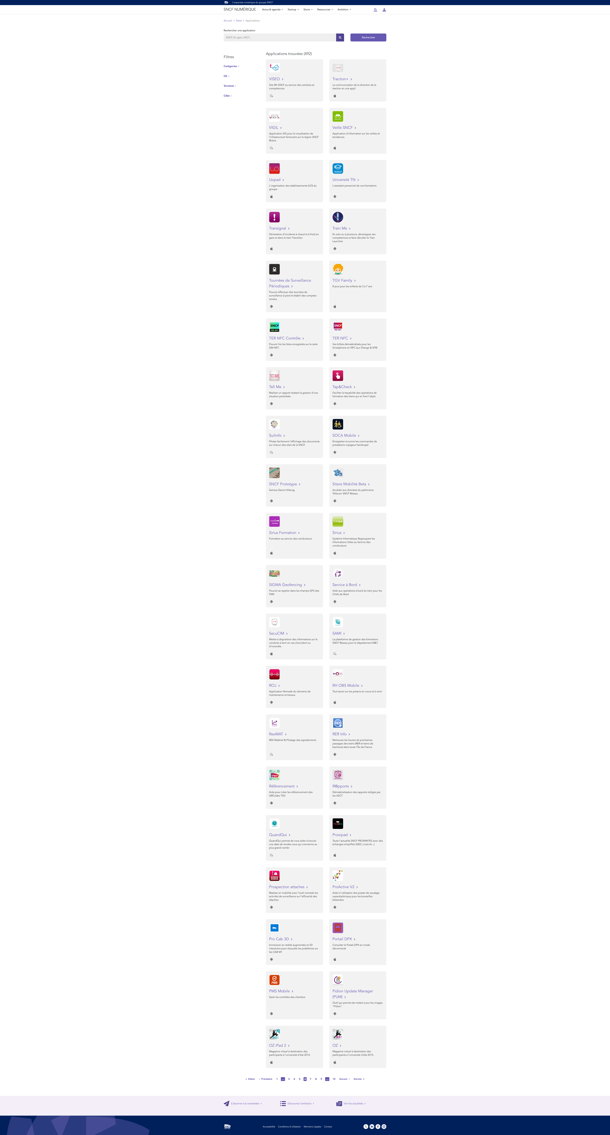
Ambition (343, 9)
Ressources (323, 9)
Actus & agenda (271, 9)
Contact (328, 1126)
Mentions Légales (312, 1126)
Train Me (340, 228)
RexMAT (276, 734)
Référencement (282, 786)
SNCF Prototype (283, 484)
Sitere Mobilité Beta (349, 484)
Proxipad (340, 835)
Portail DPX (342, 939)
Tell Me (275, 387)
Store (307, 9)
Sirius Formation (283, 532)
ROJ (273, 685)
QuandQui (278, 835)
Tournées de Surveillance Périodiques (290, 283)
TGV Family (342, 280)
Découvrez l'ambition (300, 1103)
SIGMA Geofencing (286, 585)
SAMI (337, 633)
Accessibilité (269, 1126)
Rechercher (368, 37)
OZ (335, 1045)
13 (333, 1079)
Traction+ (341, 79)
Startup (292, 9)
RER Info (340, 734)
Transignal (278, 228)
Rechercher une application (239, 30)
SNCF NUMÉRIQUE (240, 9)
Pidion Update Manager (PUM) (352, 994)
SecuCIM (277, 633)
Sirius (337, 532)
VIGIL (274, 127)
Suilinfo (276, 435)
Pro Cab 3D (279, 939)
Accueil (228, 20)
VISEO (275, 79)
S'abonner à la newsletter (245, 1103)
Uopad (275, 179)
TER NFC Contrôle (285, 338)
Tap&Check (342, 387)
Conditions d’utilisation (289, 1126)
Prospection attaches (287, 887)
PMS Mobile (280, 991)
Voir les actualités (353, 1103)
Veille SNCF (343, 127)
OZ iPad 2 (278, 1045)
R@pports (341, 786)
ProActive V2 (344, 887)
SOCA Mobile (344, 435)
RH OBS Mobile (346, 685)
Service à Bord (345, 585)
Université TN (344, 179)
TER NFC (340, 338)
